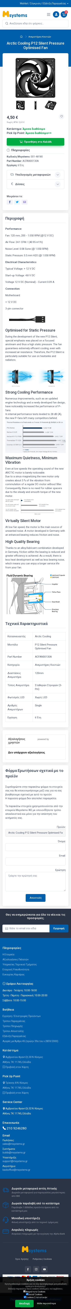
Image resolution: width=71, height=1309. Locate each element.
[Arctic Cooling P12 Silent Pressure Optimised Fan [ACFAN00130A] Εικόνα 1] (35, 77)
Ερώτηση (60, 870)
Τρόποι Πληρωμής (13, 1026)
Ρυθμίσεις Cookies (42, 1259)
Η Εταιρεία (8, 954)
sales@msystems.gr (14, 1144)
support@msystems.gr (15, 1161)
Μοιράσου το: (15, 196)
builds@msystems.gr (14, 1152)
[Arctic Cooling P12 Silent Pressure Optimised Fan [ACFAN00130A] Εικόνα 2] (20, 105)
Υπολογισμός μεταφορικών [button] (33, 174)
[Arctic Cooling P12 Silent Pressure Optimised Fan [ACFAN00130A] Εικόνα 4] (50, 105)
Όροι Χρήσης (22, 1259)
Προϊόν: (61, 827)
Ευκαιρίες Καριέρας (14, 974)
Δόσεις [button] (20, 184)
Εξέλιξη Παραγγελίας (14, 1036)
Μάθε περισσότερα (46, 1303)
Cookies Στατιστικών (36, 1297)
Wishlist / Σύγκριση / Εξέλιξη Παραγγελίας (43, 3)
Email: (62, 855)
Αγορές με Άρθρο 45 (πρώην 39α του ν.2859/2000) (30, 1041)
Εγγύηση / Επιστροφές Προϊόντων (22, 1016)
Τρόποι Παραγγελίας (14, 1021)
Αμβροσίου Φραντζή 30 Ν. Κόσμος (24, 1057)
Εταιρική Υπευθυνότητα (16, 969)
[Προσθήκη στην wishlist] (61, 116)
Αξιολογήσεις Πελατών (16, 959)
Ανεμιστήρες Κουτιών (39, 36)
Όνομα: (62, 841)
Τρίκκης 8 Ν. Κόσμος (16, 1082)
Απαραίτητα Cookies (35, 1292)
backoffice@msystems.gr (16, 1169)
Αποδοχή (24, 1303)
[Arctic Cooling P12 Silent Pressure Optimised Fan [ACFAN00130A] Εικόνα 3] (35, 105)
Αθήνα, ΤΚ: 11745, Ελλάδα (17, 1062)
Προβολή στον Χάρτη (17, 1067)
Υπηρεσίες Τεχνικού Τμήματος (20, 964)
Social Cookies (35, 1294)
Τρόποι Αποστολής (13, 1031)
